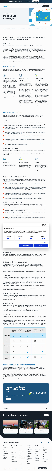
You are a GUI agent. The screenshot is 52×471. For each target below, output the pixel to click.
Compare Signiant (14, 461)
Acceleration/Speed (7, 28)
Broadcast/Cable (29, 453)
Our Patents (44, 461)
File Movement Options (23, 31)
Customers (24, 6)
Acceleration (13, 450)
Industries (29, 445)
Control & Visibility (14, 452)
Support (44, 456)
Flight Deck (5, 451)
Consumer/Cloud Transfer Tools (15, 28)
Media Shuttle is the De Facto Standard (42, 31)
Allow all (40, 245)
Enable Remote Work (21, 453)
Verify (4, 455)
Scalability (39, 28)
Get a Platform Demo (42, 468)
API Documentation (45, 459)
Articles (5, 13)
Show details (43, 242)
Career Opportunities (37, 458)
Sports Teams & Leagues (29, 459)
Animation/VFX (29, 451)
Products (5, 445)
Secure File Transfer (45, 28)
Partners (36, 453)
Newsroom (36, 447)
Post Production (29, 449)
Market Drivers (15, 31)
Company (37, 6)
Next (47, 408)
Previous (6, 408)
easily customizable (22, 305)
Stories (45, 166)
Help (45, 3)
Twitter (45, 442)
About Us (36, 445)
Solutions (17, 6)
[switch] (20, 238)
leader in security (31, 277)
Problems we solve (21, 446)
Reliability (12, 459)
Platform (11, 6)
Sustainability (37, 460)
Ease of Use (23, 28)
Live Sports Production (28, 456)
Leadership (36, 451)
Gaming (28, 461)
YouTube (48, 442)
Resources (31, 6)
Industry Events (37, 449)
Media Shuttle (35, 28)
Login (48, 3)
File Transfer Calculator (45, 450)
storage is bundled (26, 189)
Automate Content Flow (22, 459)
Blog (43, 447)
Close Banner (48, 1)
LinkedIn (41, 442)
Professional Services (5, 458)
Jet (3, 449)
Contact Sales (33, 3)
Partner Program (39, 3)
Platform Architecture (13, 448)
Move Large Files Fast (21, 450)
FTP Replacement (28, 28)
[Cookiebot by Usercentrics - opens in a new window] (41, 225)
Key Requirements (32, 31)
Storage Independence (7, 29)
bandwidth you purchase (27, 135)
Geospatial (28, 463)
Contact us (5, 378)
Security (12, 454)
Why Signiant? (14, 445)
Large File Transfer (10, 13)
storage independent (19, 295)
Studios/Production (30, 447)
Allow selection (26, 245)
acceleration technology (12, 184)
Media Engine (5, 453)
